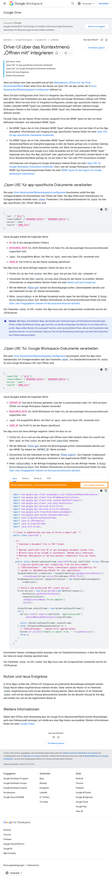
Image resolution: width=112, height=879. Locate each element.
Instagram (44, 788)
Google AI (8, 848)
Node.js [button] (38, 478)
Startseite (8, 40)
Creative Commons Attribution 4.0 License (79, 753)
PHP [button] (49, 478)
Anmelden (103, 3)
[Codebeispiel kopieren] (106, 209)
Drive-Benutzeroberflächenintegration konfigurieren (40, 192)
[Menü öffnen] (5, 3)
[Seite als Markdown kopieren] (66, 53)
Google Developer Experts (15, 788)
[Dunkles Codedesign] (101, 209)
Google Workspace (23, 40)
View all (79, 811)
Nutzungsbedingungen (14, 865)
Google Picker (27, 723)
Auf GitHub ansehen (94, 485)
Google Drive (12, 12)
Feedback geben (96, 47)
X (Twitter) (45, 797)
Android (79, 778)
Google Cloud (82, 802)
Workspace (34, 4)
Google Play (81, 806)
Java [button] (14, 478)
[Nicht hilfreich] (106, 40)
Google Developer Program (16, 778)
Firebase (80, 788)
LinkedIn (43, 792)
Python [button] (25, 478)
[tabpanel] (58, 565)
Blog (42, 778)
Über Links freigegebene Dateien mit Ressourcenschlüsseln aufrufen (44, 303)
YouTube (44, 802)
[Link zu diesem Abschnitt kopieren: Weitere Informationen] (42, 709)
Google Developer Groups (15, 783)
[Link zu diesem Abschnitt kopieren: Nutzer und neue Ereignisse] (50, 677)
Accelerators (9, 792)
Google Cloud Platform (14, 844)
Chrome (79, 783)
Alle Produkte (10, 853)
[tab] (14, 478)
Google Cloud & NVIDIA (14, 797)
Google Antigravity (84, 797)
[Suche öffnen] (73, 3)
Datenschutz (33, 865)
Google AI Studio (83, 792)
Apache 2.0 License (32, 756)
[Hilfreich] (102, 40)
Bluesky (43, 783)
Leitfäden (54, 40)
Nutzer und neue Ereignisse (81, 282)
